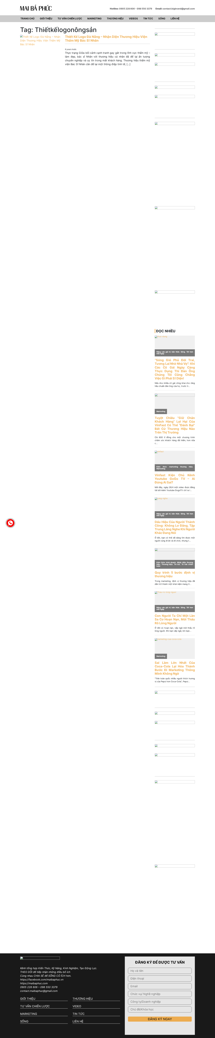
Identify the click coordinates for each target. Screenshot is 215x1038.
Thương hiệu (115, 18)
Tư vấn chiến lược (70, 18)
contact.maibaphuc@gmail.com (39, 990)
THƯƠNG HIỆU (83, 998)
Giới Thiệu (46, 18)
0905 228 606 (127, 8)
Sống (161, 18)
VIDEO (77, 1006)
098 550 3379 (144, 8)
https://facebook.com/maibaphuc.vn (41, 979)
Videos (133, 18)
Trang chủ (27, 18)
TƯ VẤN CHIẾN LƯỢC (35, 1006)
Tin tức (148, 18)
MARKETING (28, 1013)
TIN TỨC (79, 1013)
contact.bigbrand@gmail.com (179, 8)
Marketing (94, 18)
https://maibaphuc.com (34, 983)
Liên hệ (175, 18)
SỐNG (24, 1021)
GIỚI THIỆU (27, 998)
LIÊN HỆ (78, 1021)
